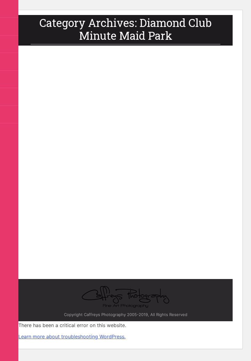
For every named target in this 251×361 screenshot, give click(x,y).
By (52, 220)
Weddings (93, 213)
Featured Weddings (113, 206)
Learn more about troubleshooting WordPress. (72, 336)
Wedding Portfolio (66, 213)
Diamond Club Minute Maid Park (66, 206)
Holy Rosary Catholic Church (158, 206)
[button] (13, 9)
